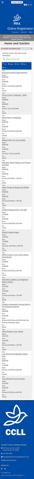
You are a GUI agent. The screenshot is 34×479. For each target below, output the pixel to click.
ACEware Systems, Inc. (19, 475)
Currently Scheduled (10, 48)
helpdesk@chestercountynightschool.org (16, 457)
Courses (14, 32)
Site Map (8, 472)
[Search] (21, 2)
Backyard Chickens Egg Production (14, 73)
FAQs (30, 32)
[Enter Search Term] (16, 59)
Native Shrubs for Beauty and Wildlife (15, 187)
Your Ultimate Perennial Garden (13, 379)
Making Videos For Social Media (13, 140)
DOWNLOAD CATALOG (8, 460)
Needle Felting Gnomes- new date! (14, 210)
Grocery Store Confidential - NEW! (14, 95)
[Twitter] (5, 469)
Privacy (3, 472)
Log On (23, 32)
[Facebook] (1, 469)
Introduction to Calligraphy (11, 118)
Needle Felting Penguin (10, 232)
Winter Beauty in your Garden (12, 331)
